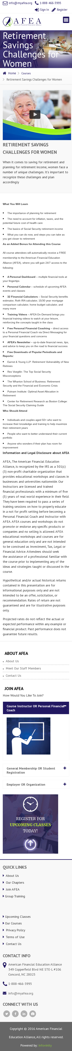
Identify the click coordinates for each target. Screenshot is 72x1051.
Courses (26, 73)
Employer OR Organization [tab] (26, 784)
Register (61, 10)
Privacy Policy (15, 930)
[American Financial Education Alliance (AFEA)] (22, 22)
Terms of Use (15, 937)
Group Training (15, 896)
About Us (12, 661)
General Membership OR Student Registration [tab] (31, 770)
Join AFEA (12, 889)
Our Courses (13, 923)
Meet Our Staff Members (23, 668)
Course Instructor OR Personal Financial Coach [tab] (35, 708)
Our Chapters (14, 882)
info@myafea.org (20, 3)
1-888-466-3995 (50, 3)
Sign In (44, 10)
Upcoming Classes (18, 916)
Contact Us (13, 675)
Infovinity (45, 1045)
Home (12, 73)
